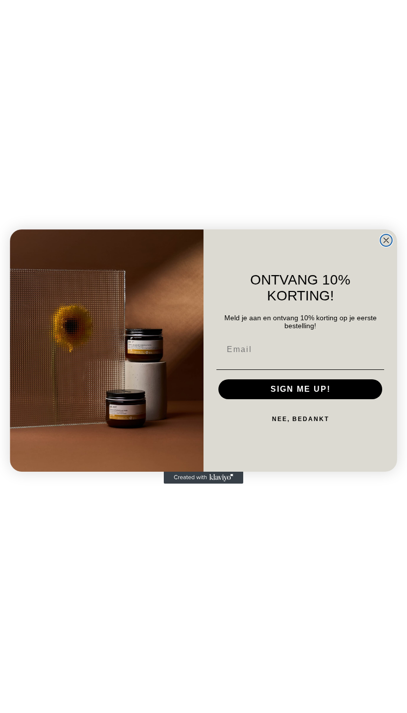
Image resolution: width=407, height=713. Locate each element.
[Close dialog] (386, 240)
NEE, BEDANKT (300, 419)
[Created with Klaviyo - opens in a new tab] (203, 478)
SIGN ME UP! (301, 389)
